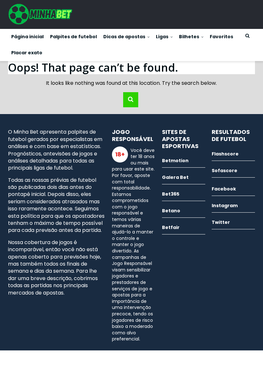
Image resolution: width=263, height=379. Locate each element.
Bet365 (170, 194)
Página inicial (27, 36)
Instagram (225, 205)
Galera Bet (175, 177)
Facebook (224, 189)
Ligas (162, 36)
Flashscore (225, 154)
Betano (171, 210)
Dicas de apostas (124, 36)
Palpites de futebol (73, 36)
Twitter (221, 222)
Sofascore (224, 170)
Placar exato (26, 52)
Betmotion (175, 160)
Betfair (171, 227)
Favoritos (221, 36)
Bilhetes (189, 36)
